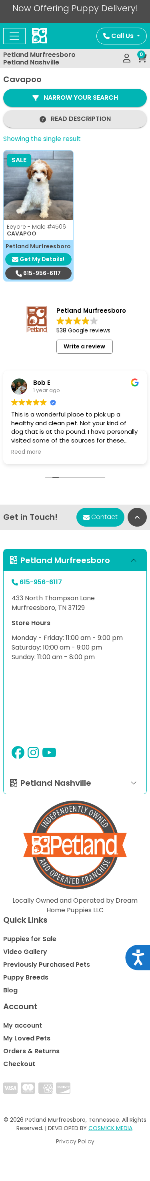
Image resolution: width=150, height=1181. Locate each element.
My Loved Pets (26, 1038)
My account (22, 1025)
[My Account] (126, 58)
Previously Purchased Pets (46, 964)
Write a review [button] (84, 346)
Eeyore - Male (36, 227)
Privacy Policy (75, 1141)
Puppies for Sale (29, 939)
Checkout (19, 1063)
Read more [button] (26, 452)
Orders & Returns (31, 1051)
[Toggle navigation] (14, 36)
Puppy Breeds (25, 977)
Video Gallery (25, 951)
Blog (10, 990)
